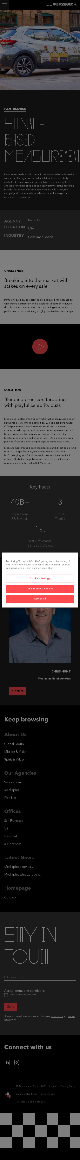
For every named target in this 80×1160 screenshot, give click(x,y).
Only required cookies (40, 589)
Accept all (40, 599)
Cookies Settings (40, 578)
